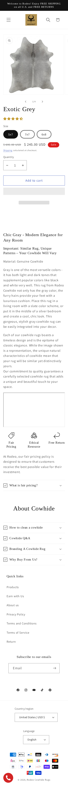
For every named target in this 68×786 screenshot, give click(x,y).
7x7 (27, 134)
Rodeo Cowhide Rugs (38, 779)
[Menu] (8, 19)
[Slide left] (25, 101)
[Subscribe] (54, 668)
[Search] (48, 19)
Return (11, 641)
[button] (13, 119)
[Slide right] (42, 101)
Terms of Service (18, 632)
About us (13, 605)
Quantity (8, 157)
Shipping (7, 150)
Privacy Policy (16, 614)
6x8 (44, 134)
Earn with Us (15, 596)
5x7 (10, 134)
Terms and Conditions (22, 623)
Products (13, 587)
